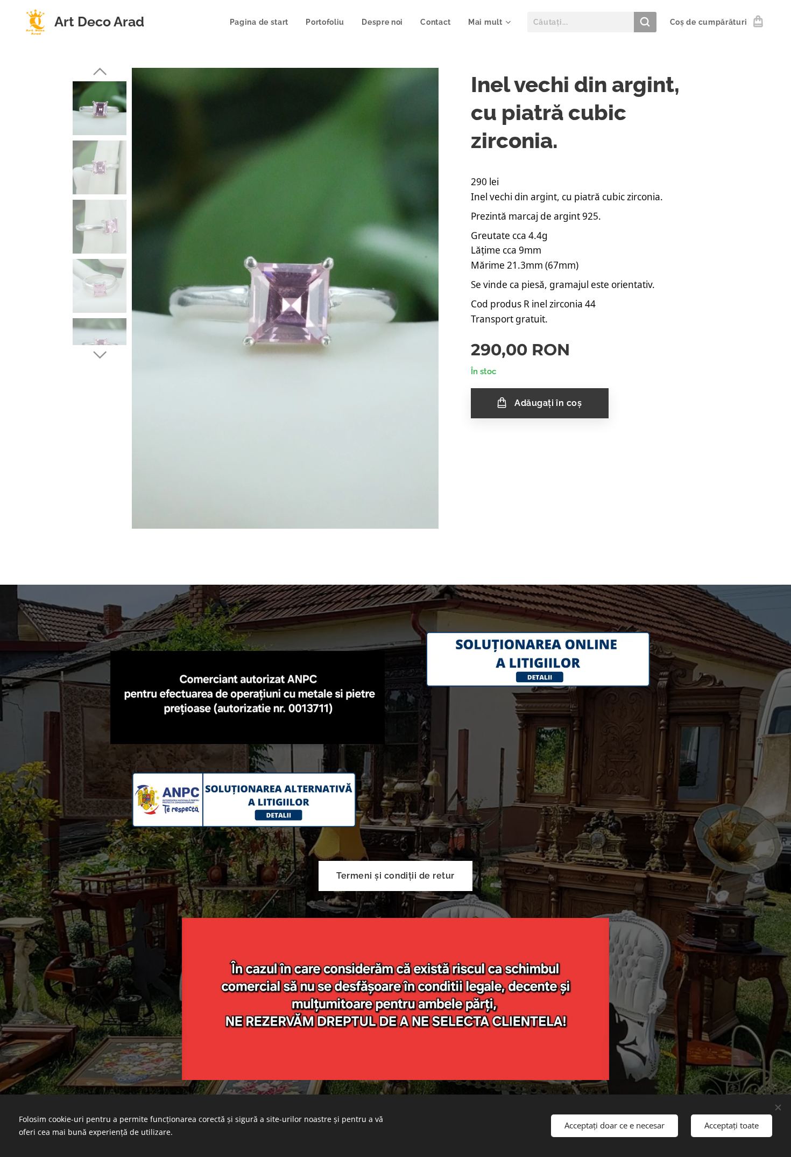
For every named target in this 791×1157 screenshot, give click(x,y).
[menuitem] (262, 22)
